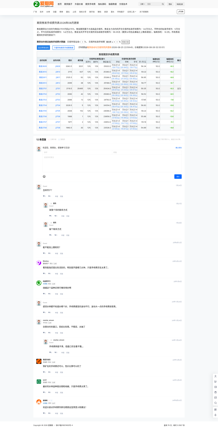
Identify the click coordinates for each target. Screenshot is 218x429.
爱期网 (45, 400)
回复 (61, 196)
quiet (45, 380)
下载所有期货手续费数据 (63, 48)
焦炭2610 (43, 72)
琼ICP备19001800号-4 (64, 425)
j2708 (58, 128)
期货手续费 (90, 4)
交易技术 (123, 4)
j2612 (58, 83)
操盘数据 (113, 4)
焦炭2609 (43, 66)
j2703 (58, 100)
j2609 (57, 66)
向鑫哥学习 (46, 281)
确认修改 (179, 148)
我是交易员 (46, 359)
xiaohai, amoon (48, 320)
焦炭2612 (43, 83)
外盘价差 (79, 4)
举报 (56, 196)
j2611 (58, 77)
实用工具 (130, 12)
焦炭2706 (43, 116)
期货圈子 (68, 4)
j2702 (58, 94)
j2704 (58, 105)
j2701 (58, 88)
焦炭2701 (43, 88)
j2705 (58, 111)
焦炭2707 (43, 122)
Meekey (46, 261)
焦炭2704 (43, 105)
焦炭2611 (43, 77)
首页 (60, 4)
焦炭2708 (43, 128)
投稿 (181, 12)
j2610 (58, 72)
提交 (178, 177)
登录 (170, 4)
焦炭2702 (43, 94)
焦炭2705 (43, 111)
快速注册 (180, 4)
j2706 (58, 116)
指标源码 (102, 4)
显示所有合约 (43, 48)
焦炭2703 (43, 100)
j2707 (58, 122)
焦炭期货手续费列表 (109, 54)
